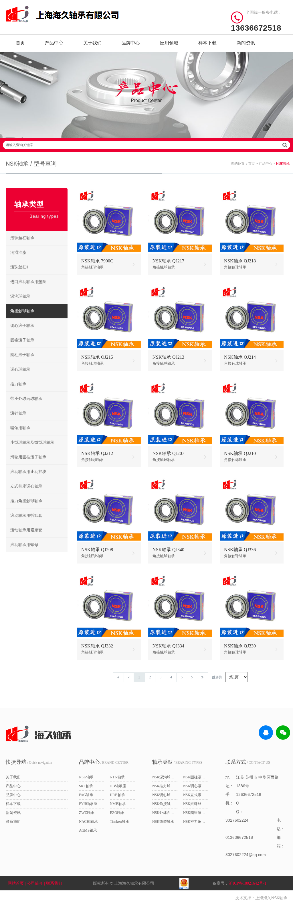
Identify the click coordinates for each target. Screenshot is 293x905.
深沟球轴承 (20, 296)
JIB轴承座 (118, 786)
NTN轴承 (117, 777)
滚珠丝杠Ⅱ (19, 267)
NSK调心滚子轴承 (195, 786)
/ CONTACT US (247, 762)
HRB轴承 (117, 795)
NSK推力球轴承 (164, 786)
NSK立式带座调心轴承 (195, 795)
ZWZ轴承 (86, 812)
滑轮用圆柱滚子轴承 (28, 457)
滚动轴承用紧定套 (26, 530)
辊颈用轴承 (20, 428)
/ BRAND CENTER (103, 762)
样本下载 (207, 42)
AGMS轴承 (88, 830)
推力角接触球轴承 (26, 501)
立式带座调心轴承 (26, 486)
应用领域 (169, 42)
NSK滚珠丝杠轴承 (195, 804)
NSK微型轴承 (163, 821)
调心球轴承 (20, 369)
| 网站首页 (15, 883)
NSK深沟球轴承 (164, 777)
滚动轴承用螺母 (24, 545)
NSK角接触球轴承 (164, 804)
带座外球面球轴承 (26, 398)
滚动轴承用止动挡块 (28, 472)
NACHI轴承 (88, 821)
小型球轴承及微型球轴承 (32, 442)
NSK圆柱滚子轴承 (195, 777)
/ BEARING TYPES (177, 762)
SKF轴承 (86, 786)
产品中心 (54, 42)
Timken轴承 (119, 821)
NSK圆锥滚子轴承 (195, 812)
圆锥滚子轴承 (22, 340)
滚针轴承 (18, 413)
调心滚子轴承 (22, 325)
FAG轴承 (86, 795)
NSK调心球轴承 (164, 795)
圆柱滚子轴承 (22, 355)
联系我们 (13, 821)
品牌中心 (131, 42)
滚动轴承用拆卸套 (26, 515)
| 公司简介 (34, 883)
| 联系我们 (53, 883)
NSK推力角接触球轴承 (195, 821)
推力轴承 (18, 384)
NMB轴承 (118, 804)
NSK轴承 (86, 777)
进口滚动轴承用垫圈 (28, 282)
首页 (20, 42)
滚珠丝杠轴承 (22, 238)
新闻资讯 (246, 42)
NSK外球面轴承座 (164, 812)
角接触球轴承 (22, 311)
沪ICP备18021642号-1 (247, 883)
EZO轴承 (117, 812)
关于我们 (92, 42)
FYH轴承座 (88, 804)
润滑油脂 (18, 252)
